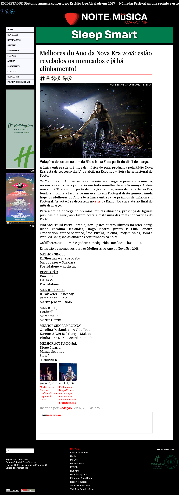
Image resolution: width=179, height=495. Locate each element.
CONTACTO (12, 71)
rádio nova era (54, 415)
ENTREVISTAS (13, 50)
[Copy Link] (69, 78)
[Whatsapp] (58, 78)
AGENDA (11, 61)
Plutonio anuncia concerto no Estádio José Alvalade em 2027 (69, 3)
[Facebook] (42, 78)
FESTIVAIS (12, 56)
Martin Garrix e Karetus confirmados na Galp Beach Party (48, 393)
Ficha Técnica (29, 462)
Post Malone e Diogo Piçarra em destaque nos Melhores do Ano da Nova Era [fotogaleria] (67, 395)
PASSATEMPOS (14, 66)
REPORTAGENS (14, 40)
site (98, 201)
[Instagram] (48, 78)
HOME (10, 29)
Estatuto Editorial (14, 462)
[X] (53, 78)
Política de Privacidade (19, 82)
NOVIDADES (13, 35)
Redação (65, 408)
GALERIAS (12, 45)
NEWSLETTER (13, 77)
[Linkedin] (64, 78)
